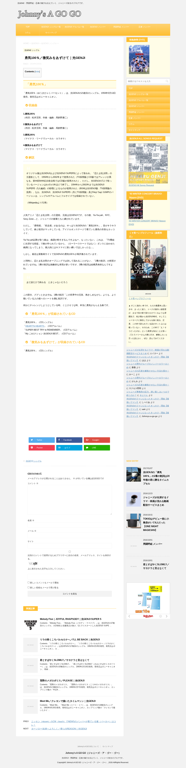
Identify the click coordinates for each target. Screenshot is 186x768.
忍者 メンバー (145, 27)
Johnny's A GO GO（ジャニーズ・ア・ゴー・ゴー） (93, 753)
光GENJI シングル (34, 461)
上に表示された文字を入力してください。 (47, 569)
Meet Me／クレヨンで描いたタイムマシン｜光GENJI (67, 701)
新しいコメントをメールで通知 (44, 582)
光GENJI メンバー (98, 27)
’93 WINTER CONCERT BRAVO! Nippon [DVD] (147, 222)
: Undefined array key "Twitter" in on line (42, 441)
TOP (28, 27)
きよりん (144, 395)
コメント (33, 483)
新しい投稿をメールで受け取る (44, 587)
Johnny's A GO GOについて (88, 746)
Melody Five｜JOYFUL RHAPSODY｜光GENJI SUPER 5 (70, 619)
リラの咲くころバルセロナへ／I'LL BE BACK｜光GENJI (70, 639)
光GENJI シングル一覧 (51, 27)
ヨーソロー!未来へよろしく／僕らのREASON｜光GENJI (59, 728)
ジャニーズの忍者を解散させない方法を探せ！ (147, 371)
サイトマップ (51, 33)
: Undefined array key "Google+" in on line (97, 441)
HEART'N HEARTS (34, 326)
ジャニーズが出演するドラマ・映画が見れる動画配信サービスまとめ (156, 501)
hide (37, 72)
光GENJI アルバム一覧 (74, 27)
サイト (31, 541)
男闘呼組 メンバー (121, 27)
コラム (28, 33)
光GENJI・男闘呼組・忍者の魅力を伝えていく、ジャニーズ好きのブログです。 (93, 758)
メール (32, 531)
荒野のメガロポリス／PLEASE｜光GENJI (62, 680)
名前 (31, 520)
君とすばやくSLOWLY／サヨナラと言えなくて (64, 660)
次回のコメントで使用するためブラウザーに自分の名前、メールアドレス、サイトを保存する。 (69, 557)
